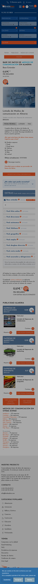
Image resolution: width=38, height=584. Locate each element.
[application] (19, 576)
